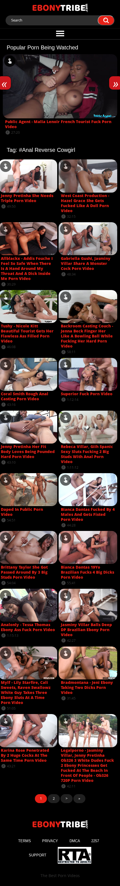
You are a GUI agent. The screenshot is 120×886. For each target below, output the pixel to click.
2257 (95, 841)
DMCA (74, 841)
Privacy (50, 841)
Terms (24, 841)
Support (37, 855)
